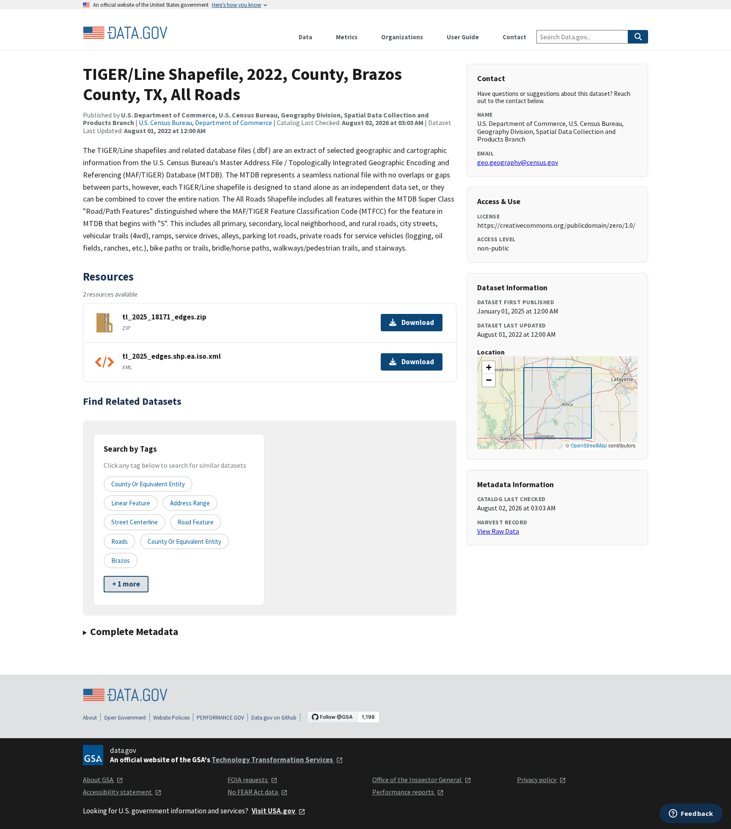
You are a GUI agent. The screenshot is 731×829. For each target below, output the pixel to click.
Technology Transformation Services (273, 759)
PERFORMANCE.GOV (220, 717)
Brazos (120, 560)
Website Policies (171, 717)
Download (417, 322)
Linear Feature (130, 503)
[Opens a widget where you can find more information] (691, 814)
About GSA (99, 779)
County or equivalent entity (148, 484)
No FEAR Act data (253, 792)
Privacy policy (537, 779)
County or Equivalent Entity (184, 541)
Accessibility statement (118, 792)
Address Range (190, 503)
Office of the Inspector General (417, 779)
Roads (119, 541)
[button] (488, 367)
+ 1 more (126, 584)
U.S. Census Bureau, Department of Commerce (205, 122)
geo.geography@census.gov (517, 162)
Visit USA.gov (274, 810)
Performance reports (403, 792)
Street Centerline (134, 522)
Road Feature (196, 522)
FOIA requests (248, 779)
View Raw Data (498, 531)
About (90, 717)
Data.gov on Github (274, 717)
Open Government (125, 717)
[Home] (125, 33)
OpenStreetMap (589, 445)
